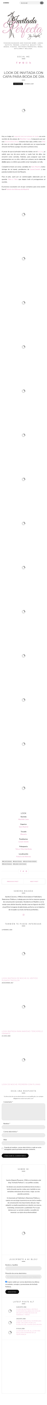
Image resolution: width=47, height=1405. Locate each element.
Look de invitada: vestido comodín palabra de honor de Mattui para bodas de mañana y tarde (28, 1312)
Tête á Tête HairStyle (23, 849)
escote (40, 151)
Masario (23, 834)
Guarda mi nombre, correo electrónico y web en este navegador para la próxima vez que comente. (22, 1148)
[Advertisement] (23, 1366)
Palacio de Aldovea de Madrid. (17, 189)
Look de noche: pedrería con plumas (21, 1084)
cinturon (8, 861)
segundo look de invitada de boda (26, 136)
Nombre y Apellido (11, 1265)
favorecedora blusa (11, 141)
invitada (18, 861)
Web (5, 1140)
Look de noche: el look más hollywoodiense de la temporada (28, 1332)
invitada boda (31, 861)
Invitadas (18, 84)
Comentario (8, 1102)
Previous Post (12, 881)
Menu (6, 3)
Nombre (6, 1123)
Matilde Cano (23, 819)
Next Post (34, 881)
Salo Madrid (36, 167)
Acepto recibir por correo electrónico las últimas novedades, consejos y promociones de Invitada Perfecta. (22, 1284)
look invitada (20, 864)
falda (43, 141)
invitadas (8, 864)
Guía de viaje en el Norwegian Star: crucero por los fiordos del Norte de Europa (29, 1322)
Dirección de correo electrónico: (16, 1273)
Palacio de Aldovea (23, 856)
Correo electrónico (10, 1132)
